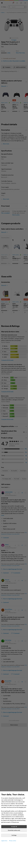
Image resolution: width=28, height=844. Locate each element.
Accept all (14, 826)
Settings (14, 835)
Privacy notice (12, 840)
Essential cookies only (14, 830)
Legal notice (4, 840)
